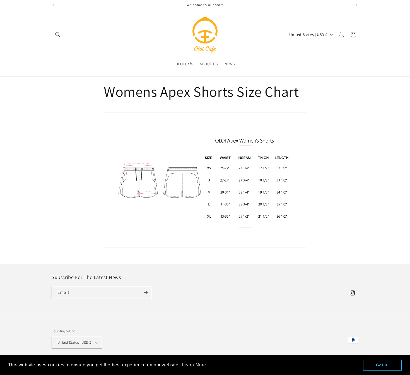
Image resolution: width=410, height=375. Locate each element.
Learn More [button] (194, 364)
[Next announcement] (356, 5)
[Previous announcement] (53, 5)
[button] (58, 34)
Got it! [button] (382, 365)
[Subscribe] (145, 292)
